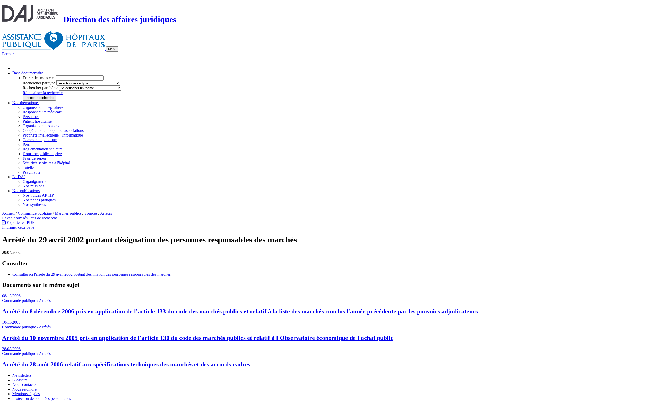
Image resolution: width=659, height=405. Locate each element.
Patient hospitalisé (37, 121)
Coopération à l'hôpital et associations (53, 130)
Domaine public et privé (42, 153)
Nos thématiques (25, 103)
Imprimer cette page (18, 227)
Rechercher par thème (40, 88)
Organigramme (35, 181)
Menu (112, 49)
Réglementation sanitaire (43, 149)
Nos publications (26, 190)
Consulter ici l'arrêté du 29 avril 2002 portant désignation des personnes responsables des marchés (91, 274)
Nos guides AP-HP (38, 195)
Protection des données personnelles (41, 398)
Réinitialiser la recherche (43, 93)
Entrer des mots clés (39, 78)
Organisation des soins (41, 126)
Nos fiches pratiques (39, 200)
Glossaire (20, 380)
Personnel (31, 116)
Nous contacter (24, 384)
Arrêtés (106, 213)
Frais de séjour (34, 158)
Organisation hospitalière (43, 107)
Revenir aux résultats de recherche (30, 218)
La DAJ (18, 177)
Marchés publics (68, 213)
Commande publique (40, 140)
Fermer (8, 54)
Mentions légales (26, 394)
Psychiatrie (31, 172)
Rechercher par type (39, 83)
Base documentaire (27, 73)
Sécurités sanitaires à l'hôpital (46, 163)
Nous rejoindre (24, 389)
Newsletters (21, 375)
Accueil (8, 213)
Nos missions (33, 186)
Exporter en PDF (20, 222)
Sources (90, 213)
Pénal (27, 144)
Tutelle (28, 167)
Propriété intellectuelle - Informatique (53, 135)
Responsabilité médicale (42, 112)
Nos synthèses (34, 204)
